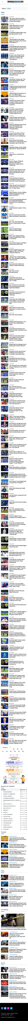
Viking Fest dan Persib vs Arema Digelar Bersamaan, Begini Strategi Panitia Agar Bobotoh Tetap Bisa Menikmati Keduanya (17, 995)
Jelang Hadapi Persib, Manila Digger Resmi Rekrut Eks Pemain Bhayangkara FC (17, 41)
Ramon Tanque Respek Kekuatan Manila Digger (15, 229)
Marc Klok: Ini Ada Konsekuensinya (14, 271)
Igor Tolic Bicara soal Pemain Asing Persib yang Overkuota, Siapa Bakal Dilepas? (17, 286)
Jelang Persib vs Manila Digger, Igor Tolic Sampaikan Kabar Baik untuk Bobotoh (17, 258)
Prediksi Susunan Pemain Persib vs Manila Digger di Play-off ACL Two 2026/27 (17, 88)
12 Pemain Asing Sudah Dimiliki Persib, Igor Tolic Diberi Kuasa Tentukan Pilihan (17, 706)
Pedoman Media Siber (5, 1014)
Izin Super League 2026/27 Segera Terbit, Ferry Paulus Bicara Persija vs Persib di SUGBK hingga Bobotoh (16, 111)
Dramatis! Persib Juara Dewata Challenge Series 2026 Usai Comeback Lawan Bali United (17, 353)
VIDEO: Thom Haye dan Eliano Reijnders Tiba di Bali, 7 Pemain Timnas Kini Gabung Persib (17, 418)
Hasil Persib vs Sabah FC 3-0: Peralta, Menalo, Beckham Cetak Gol (17, 453)
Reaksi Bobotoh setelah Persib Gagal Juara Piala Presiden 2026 (17, 982)
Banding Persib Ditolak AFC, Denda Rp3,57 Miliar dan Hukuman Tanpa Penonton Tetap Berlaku (16, 532)
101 (19, 751)
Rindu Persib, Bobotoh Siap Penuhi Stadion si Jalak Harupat (17, 988)
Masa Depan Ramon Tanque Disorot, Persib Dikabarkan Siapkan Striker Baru (16, 670)
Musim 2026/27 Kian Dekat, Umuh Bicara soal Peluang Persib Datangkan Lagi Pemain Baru (17, 142)
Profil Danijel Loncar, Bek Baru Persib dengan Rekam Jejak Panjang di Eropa (17, 728)
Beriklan (11, 1014)
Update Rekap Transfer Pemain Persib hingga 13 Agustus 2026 (17, 539)
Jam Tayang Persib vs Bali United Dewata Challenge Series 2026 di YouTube (18, 367)
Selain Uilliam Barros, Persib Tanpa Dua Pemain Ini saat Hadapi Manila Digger (16, 27)
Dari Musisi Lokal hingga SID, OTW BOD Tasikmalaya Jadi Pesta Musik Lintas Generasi (16, 878)
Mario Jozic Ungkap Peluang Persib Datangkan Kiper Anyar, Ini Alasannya (17, 237)
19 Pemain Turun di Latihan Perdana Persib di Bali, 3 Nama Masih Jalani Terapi (17, 585)
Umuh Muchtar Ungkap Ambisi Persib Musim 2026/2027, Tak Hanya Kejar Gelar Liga (17, 677)
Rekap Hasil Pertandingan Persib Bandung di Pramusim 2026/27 (17, 345)
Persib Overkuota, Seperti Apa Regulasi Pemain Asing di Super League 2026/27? (17, 699)
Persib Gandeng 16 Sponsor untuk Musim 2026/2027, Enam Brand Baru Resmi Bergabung (17, 179)
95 (17, 749)
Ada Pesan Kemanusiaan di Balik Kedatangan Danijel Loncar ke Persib (17, 714)
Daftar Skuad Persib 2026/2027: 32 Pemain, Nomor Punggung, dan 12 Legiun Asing (17, 187)
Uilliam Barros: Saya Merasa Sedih (16, 155)
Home (4, 8)
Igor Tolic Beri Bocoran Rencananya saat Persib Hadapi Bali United (17, 388)
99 (10, 751)
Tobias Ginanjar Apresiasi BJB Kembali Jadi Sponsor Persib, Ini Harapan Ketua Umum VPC (17, 119)
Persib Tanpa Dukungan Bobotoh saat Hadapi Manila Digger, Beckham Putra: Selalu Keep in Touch (18, 201)
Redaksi (8, 1013)
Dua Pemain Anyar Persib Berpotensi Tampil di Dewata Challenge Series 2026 (16, 599)
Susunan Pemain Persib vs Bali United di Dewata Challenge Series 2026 (17, 374)
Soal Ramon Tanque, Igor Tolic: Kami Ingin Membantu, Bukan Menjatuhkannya (17, 80)
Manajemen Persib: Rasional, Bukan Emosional (16, 591)
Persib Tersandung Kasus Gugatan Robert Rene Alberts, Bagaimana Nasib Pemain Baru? (17, 634)
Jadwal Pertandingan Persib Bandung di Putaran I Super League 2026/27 (16, 648)
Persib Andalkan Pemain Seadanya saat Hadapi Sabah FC (17, 516)
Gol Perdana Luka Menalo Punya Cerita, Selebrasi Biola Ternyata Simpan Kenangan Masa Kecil (17, 425)
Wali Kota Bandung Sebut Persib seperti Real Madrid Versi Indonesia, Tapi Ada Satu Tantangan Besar (17, 127)
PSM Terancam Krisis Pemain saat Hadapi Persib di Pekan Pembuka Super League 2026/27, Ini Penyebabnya (17, 338)
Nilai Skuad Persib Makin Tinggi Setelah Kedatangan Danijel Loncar (17, 721)
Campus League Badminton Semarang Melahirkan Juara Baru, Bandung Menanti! (16, 885)
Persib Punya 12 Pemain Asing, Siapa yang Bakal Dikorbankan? (17, 691)
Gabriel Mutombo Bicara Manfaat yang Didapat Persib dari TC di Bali (16, 279)
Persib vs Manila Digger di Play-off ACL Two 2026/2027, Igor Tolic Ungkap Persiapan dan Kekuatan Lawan (17, 73)
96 (21, 749)
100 (15, 751)
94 (13, 749)
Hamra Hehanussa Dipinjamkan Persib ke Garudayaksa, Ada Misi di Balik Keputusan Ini (17, 620)
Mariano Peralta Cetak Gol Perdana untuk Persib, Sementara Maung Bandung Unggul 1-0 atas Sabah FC (16, 461)
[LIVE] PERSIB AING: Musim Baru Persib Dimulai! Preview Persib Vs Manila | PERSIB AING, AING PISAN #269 (18, 48)
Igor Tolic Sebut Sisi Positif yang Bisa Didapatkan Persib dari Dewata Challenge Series (17, 742)
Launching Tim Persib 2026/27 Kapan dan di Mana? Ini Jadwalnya (17, 293)
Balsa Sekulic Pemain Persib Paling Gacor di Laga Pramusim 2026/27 (17, 309)
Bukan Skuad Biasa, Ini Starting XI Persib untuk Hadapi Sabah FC (17, 468)
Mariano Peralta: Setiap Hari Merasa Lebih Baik (16, 380)
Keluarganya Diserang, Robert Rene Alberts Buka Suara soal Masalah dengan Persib (17, 554)
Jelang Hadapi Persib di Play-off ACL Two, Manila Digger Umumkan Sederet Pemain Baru (17, 95)
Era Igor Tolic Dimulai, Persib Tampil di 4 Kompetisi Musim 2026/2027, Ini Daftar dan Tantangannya (16, 57)
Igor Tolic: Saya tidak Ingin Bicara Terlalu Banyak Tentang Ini (17, 223)
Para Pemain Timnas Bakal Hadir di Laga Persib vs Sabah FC (17, 482)
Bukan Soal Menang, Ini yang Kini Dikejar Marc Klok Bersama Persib (17, 439)
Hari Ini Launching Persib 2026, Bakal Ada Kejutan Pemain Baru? (17, 215)
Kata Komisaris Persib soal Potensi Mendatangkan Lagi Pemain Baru (16, 663)
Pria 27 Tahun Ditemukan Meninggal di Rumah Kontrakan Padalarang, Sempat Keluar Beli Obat (13, 928)
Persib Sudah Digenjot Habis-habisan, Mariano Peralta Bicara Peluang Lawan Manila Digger (17, 65)
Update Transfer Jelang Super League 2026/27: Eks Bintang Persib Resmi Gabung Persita (17, 627)
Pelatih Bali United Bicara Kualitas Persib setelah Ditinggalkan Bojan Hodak (16, 395)
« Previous (4, 747)
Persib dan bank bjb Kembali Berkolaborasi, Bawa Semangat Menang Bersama (17, 524)
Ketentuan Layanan (14, 1013)
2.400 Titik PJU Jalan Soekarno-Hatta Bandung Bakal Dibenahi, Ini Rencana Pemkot (17, 944)
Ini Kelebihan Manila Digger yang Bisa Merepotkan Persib (17, 33)
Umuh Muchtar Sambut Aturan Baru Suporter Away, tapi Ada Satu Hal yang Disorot (17, 402)
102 (23, 751)
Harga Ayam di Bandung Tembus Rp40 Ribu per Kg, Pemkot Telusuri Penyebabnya (17, 951)
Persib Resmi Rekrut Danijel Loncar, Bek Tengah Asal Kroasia (18, 734)
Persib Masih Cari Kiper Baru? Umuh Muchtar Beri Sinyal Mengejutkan (17, 561)
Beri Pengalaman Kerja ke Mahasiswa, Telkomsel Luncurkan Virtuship (16, 898)
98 (6, 751)
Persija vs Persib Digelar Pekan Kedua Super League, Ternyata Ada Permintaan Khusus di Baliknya (17, 569)
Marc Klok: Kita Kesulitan (15, 314)
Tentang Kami (3, 1013)
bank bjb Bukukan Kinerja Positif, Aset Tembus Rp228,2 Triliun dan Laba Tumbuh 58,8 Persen (18, 904)
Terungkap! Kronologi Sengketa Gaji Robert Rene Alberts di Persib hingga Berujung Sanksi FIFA (17, 577)
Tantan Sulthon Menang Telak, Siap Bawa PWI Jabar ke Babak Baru (17, 891)
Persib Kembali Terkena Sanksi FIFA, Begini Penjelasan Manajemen (17, 641)
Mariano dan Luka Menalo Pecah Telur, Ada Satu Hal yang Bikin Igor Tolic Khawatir (17, 446)
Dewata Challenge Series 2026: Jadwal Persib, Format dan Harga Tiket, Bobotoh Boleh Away (17, 685)
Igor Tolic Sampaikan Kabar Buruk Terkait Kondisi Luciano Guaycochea (17, 510)
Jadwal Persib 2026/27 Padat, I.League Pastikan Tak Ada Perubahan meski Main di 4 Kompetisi (17, 102)
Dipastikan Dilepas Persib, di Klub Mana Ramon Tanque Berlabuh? (17, 148)
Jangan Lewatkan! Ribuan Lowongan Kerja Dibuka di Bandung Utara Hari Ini (16, 958)
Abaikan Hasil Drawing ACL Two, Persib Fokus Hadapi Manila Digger (17, 323)
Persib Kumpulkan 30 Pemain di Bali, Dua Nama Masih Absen (17, 431)
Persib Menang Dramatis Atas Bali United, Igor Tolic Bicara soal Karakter (17, 330)
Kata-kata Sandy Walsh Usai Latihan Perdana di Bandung (16, 264)
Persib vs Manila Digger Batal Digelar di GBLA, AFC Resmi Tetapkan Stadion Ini (16, 251)
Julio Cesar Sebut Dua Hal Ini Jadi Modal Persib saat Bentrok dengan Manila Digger (17, 20)
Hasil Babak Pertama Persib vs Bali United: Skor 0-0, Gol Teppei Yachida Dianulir (17, 360)
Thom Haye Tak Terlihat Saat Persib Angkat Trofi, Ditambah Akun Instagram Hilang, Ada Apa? (17, 301)
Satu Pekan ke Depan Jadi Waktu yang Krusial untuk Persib (17, 243)
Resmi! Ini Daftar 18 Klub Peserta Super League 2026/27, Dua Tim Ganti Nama (17, 656)
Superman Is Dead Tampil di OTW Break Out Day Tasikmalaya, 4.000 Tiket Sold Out (17, 936)
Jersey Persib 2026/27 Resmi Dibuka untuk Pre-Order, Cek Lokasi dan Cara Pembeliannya (17, 134)
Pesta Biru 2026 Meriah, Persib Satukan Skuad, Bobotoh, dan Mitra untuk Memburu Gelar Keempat (17, 172)
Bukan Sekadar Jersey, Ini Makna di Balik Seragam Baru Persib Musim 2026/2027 (17, 194)
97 (3, 751)
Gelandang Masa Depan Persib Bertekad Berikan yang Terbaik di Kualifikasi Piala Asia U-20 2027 (18, 476)
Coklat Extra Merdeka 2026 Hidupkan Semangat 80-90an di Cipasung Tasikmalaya (17, 977)
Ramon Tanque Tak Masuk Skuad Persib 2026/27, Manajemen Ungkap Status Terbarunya (16, 163)
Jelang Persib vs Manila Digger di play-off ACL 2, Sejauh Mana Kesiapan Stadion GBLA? (17, 613)
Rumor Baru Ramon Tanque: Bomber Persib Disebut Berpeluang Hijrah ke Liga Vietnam (16, 410)
